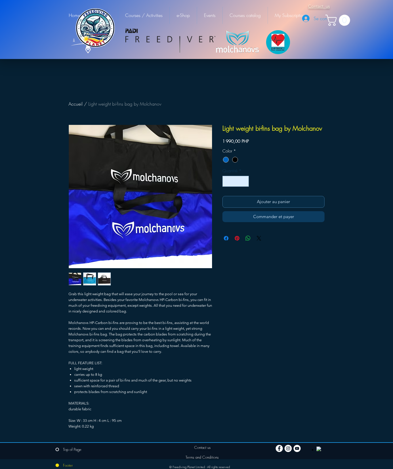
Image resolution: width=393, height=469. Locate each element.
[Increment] (244, 181)
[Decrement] (227, 181)
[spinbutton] (236, 181)
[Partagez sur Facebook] (226, 238)
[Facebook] (279, 448)
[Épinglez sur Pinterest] (237, 238)
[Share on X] (258, 238)
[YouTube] (297, 448)
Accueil (75, 104)
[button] (339, 20)
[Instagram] (288, 448)
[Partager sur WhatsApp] (248, 238)
